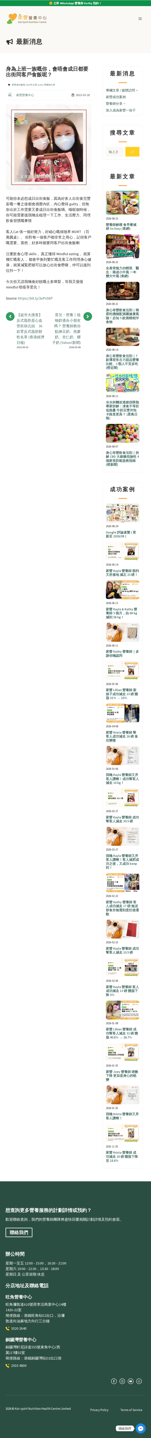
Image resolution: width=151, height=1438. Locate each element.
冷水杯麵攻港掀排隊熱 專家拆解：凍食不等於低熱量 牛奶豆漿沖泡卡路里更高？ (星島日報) (122, 410)
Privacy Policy (99, 1410)
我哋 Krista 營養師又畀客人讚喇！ (122, 1116)
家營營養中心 (25, 95)
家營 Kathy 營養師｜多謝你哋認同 (122, 653)
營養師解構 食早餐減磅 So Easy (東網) (121, 227)
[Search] (132, 152)
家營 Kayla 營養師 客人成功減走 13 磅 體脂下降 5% (122, 991)
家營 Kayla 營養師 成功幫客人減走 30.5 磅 (122, 819)
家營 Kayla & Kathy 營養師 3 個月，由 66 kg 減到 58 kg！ (121, 613)
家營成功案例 (18, 84)
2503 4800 (19, 1365)
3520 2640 (19, 1328)
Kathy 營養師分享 (46, 84)
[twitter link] (122, 1381)
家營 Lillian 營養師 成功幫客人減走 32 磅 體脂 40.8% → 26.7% (122, 1033)
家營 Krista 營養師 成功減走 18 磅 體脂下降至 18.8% (122, 1156)
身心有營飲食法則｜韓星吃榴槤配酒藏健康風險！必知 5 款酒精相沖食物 (122, 316)
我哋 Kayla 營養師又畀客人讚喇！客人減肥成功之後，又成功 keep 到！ (122, 862)
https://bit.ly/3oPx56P (35, 298)
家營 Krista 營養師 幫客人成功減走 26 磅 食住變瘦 (122, 736)
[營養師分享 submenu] (124, 104)
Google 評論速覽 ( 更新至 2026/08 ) (121, 534)
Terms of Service (131, 1410)
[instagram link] (114, 1381)
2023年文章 (31, 84)
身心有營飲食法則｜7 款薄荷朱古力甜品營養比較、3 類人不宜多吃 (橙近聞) (122, 362)
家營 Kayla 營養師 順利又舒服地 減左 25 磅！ (122, 573)
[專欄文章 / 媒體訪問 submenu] (137, 90)
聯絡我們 (19, 1232)
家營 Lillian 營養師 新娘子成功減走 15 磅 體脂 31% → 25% (122, 694)
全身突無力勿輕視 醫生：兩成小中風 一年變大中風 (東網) (122, 272)
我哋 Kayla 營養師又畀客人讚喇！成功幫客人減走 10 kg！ (122, 779)
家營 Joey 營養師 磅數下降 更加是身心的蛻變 (122, 1076)
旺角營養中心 (19, 1297)
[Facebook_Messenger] (141, 1428)
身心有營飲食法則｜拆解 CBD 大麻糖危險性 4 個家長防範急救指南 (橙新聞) (122, 459)
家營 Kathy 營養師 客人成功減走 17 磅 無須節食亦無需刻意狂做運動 (122, 908)
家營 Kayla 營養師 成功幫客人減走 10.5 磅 (122, 950)
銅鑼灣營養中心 (21, 1339)
